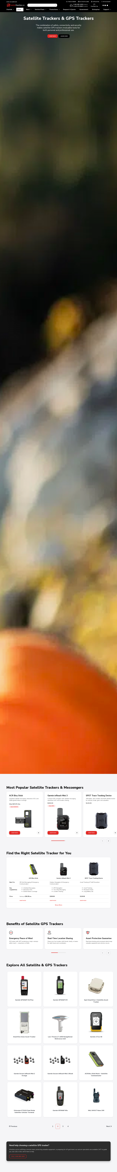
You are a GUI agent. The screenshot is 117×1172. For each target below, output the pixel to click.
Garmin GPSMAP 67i (60, 1000)
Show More (58, 905)
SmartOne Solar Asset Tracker (24, 1037)
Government (83, 9)
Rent (28, 9)
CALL (17, 1156)
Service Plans (40, 9)
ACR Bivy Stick (33, 878)
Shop (19, 9)
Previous (13, 1126)
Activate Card (84, 1)
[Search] (55, 5)
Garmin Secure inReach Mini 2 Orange (24, 1075)
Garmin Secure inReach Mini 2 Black (60, 1074)
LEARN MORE (64, 36)
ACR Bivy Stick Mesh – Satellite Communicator (96, 1075)
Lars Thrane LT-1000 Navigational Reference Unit (60, 1038)
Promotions (54, 9)
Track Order (72, 1)
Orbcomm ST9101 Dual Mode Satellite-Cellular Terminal (24, 1111)
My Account (107, 1)
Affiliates (96, 1)
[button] (108, 841)
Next (108, 1126)
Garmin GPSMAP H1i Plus (24, 1000)
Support (106, 9)
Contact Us (94, 6)
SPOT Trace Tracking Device (94, 878)
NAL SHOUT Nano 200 (96, 1110)
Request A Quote (69, 9)
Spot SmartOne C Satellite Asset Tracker (96, 1001)
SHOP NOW (52, 36)
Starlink (9, 9)
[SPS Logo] (15, 6)
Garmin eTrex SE (96, 1037)
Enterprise (96, 9)
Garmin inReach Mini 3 (63, 878)
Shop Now (14, 833)
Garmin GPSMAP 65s (60, 1110)
